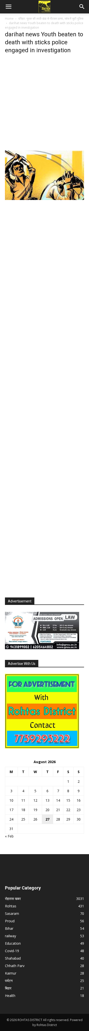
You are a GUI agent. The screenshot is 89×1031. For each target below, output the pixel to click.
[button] (8, 6)
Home (9, 18)
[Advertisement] (44, 103)
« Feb (9, 836)
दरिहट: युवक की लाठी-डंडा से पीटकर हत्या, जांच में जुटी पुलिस (50, 18)
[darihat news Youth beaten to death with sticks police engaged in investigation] (44, 198)
